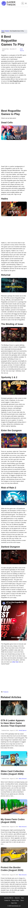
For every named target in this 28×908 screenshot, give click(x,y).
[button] (22, 3)
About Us (17, 898)
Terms (22, 900)
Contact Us (7, 900)
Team (22, 898)
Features (7, 31)
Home (3, 31)
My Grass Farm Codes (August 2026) (13, 820)
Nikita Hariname (23, 778)
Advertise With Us (8, 898)
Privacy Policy (15, 900)
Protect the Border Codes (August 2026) (12, 868)
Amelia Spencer (23, 730)
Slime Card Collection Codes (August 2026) (12, 772)
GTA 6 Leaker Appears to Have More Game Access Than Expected (13, 723)
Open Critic (14, 903)
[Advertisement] (14, 18)
